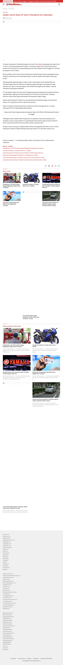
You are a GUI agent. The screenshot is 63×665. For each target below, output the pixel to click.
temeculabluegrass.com (9, 583)
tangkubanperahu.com (9, 540)
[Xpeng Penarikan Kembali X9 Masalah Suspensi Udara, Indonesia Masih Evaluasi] (51, 196)
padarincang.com (7, 547)
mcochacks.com (7, 597)
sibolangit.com (7, 542)
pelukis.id (5, 551)
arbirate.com (6, 579)
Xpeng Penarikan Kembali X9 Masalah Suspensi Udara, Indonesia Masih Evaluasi (25, 160)
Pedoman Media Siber (47, 658)
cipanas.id (5, 556)
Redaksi (29, 658)
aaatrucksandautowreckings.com (11, 575)
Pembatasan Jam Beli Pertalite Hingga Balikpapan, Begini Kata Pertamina (23, 148)
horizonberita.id (7, 635)
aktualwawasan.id (7, 640)
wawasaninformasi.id (8, 633)
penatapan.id (6, 567)
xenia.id (5, 562)
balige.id (5, 569)
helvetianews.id (7, 618)
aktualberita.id (6, 627)
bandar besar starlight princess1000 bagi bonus (15, 525)
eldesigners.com (7, 584)
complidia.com (7, 594)
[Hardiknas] (13, 4)
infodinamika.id (7, 644)
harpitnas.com (6, 536)
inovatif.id (5, 560)
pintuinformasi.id (7, 631)
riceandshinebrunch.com (9, 603)
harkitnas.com (6, 538)
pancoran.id (6, 553)
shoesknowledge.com (8, 605)
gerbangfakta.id (7, 642)
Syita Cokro (8, 17)
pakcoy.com (6, 534)
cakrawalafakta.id (7, 629)
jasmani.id (5, 555)
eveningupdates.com (8, 596)
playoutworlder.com (8, 581)
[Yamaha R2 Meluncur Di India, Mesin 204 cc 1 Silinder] (31, 178)
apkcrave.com (6, 590)
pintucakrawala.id (7, 624)
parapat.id (5, 566)
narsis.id (5, 646)
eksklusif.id (6, 558)
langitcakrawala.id (7, 620)
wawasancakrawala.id (8, 626)
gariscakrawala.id (7, 614)
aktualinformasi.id (7, 607)
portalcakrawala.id (7, 637)
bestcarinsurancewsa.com (10, 592)
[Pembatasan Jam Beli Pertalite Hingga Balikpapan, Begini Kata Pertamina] (12, 178)
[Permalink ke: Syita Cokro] (4, 18)
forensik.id (5, 649)
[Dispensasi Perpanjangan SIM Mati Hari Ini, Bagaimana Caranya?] (12, 196)
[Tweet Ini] (49, 166)
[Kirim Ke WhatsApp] (59, 166)
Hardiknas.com (36, 660)
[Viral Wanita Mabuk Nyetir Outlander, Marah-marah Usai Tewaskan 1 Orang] (31, 252)
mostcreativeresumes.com (10, 599)
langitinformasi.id (7, 622)
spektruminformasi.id (8, 638)
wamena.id (6, 564)
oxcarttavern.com (7, 601)
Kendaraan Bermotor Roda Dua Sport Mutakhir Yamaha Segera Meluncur (23, 153)
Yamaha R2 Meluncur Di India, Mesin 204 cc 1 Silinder (17, 150)
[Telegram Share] (55, 166)
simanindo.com (7, 545)
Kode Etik (13, 658)
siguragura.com (7, 543)
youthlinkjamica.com (8, 577)
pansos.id (5, 648)
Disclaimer (36, 658)
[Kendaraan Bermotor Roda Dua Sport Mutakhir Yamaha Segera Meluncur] (51, 178)
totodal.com (6, 588)
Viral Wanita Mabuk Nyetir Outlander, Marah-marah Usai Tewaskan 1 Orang (23, 157)
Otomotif (5, 12)
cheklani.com (6, 586)
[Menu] (4, 4)
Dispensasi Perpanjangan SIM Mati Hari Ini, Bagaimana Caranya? (20, 155)
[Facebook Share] (46, 166)
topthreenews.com (8, 573)
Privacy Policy (21, 658)
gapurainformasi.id (8, 613)
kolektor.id (5, 549)
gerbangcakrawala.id (8, 616)
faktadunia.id (6, 608)
